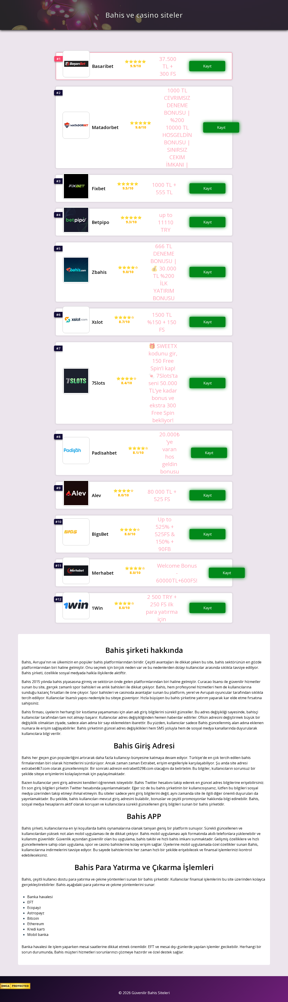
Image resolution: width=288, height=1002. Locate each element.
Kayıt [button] (207, 66)
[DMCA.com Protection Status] (15, 987)
